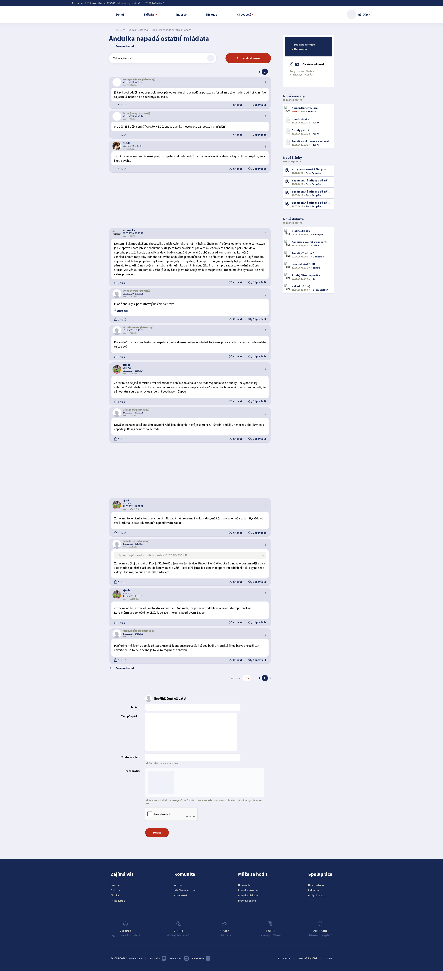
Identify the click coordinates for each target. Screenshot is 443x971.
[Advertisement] (190, 200)
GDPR (329, 958)
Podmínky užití (308, 958)
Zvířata (149, 14)
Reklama (313, 890)
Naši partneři (316, 885)
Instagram (176, 958)
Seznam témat (125, 46)
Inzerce (181, 14)
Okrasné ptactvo (139, 30)
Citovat (237, 104)
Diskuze (211, 14)
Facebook (198, 958)
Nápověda (300, 49)
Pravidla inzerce (247, 890)
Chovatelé (244, 14)
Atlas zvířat (118, 900)
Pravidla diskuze (304, 44)
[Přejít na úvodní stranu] (111, 30)
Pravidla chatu (247, 900)
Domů (120, 14)
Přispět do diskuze (248, 58)
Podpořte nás (316, 895)
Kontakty (284, 958)
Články (115, 895)
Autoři (178, 885)
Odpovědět (259, 104)
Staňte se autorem (185, 890)
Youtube (155, 958)
